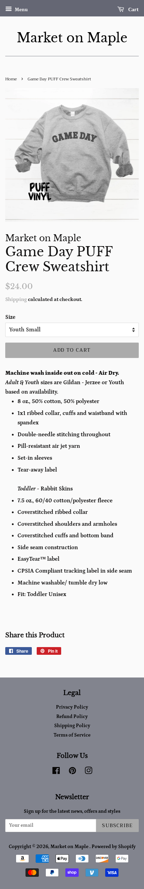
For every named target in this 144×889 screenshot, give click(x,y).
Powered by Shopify (114, 846)
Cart (133, 9)
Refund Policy (72, 716)
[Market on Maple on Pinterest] (72, 772)
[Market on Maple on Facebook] (56, 772)
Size (10, 317)
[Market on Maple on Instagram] (88, 772)
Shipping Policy (72, 726)
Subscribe (117, 825)
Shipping (16, 299)
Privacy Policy (72, 707)
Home (11, 79)
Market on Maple (72, 37)
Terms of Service (72, 735)
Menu (21, 10)
